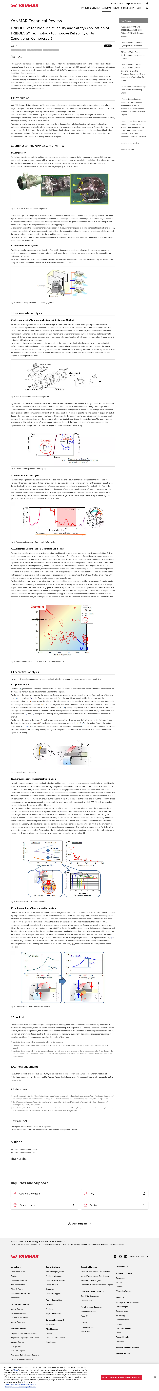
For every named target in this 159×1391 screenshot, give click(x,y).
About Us (22, 1241)
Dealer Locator (117, 3)
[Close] (155, 1377)
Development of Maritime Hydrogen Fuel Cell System (131, 44)
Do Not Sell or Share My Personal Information (121, 1377)
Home (13, 1241)
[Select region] (147, 3)
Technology (51, 50)
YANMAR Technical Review (51, 1241)
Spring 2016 (18, 50)
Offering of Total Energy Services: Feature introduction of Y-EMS (133, 55)
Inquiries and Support (134, 3)
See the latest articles (130, 143)
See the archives (127, 149)
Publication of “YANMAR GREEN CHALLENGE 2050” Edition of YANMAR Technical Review (132, 31)
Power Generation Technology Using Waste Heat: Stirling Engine (133, 89)
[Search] (147, 9)
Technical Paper (34, 50)
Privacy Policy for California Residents (20, 1384)
